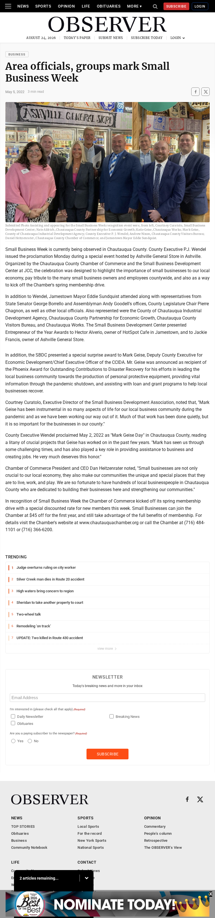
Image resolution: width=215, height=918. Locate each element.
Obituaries (109, 6)
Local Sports (88, 826)
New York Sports (92, 840)
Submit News (111, 38)
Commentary (155, 826)
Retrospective (156, 840)
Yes (19, 741)
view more (105, 649)
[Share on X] (205, 92)
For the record (90, 833)
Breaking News (128, 716)
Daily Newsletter (30, 716)
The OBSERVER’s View (163, 847)
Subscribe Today (147, 38)
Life (86, 6)
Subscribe (176, 6)
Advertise (86, 885)
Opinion (66, 6)
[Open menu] (8, 6)
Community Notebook (29, 847)
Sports (43, 6)
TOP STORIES (23, 826)
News (23, 6)
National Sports (91, 847)
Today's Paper (77, 38)
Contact (87, 862)
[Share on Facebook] (195, 92)
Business (16, 54)
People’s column (158, 833)
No (36, 741)
